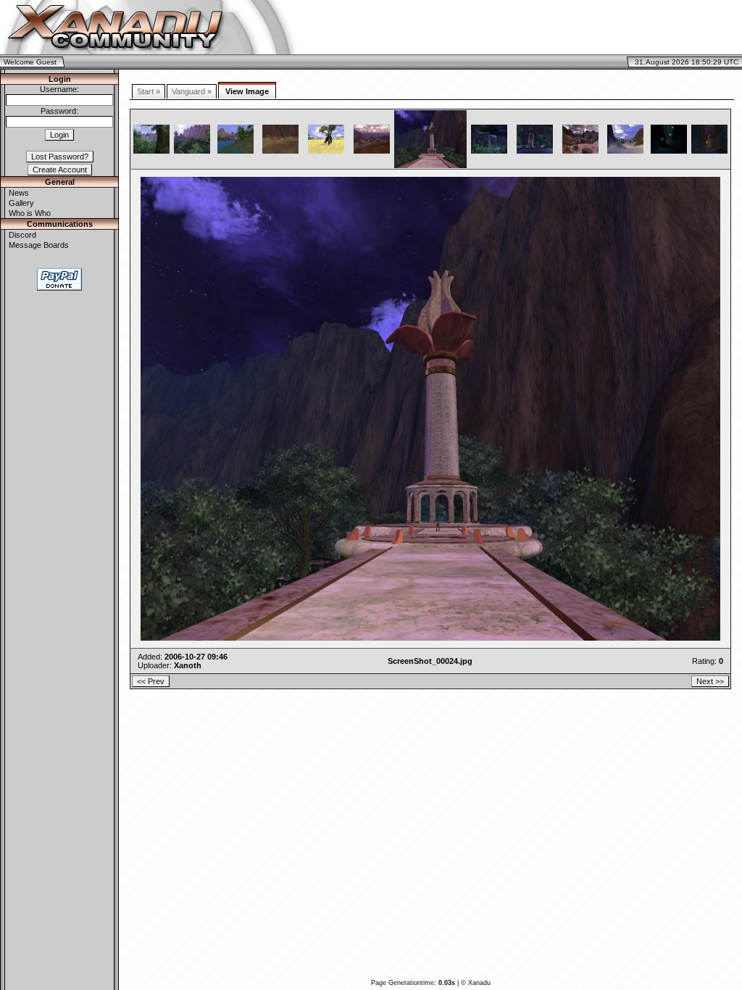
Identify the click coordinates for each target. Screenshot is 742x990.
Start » (148, 91)
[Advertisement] (571, 27)
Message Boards (39, 245)
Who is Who (30, 213)
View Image (247, 91)
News (19, 192)
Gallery (21, 203)
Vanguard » (192, 91)
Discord (22, 234)
